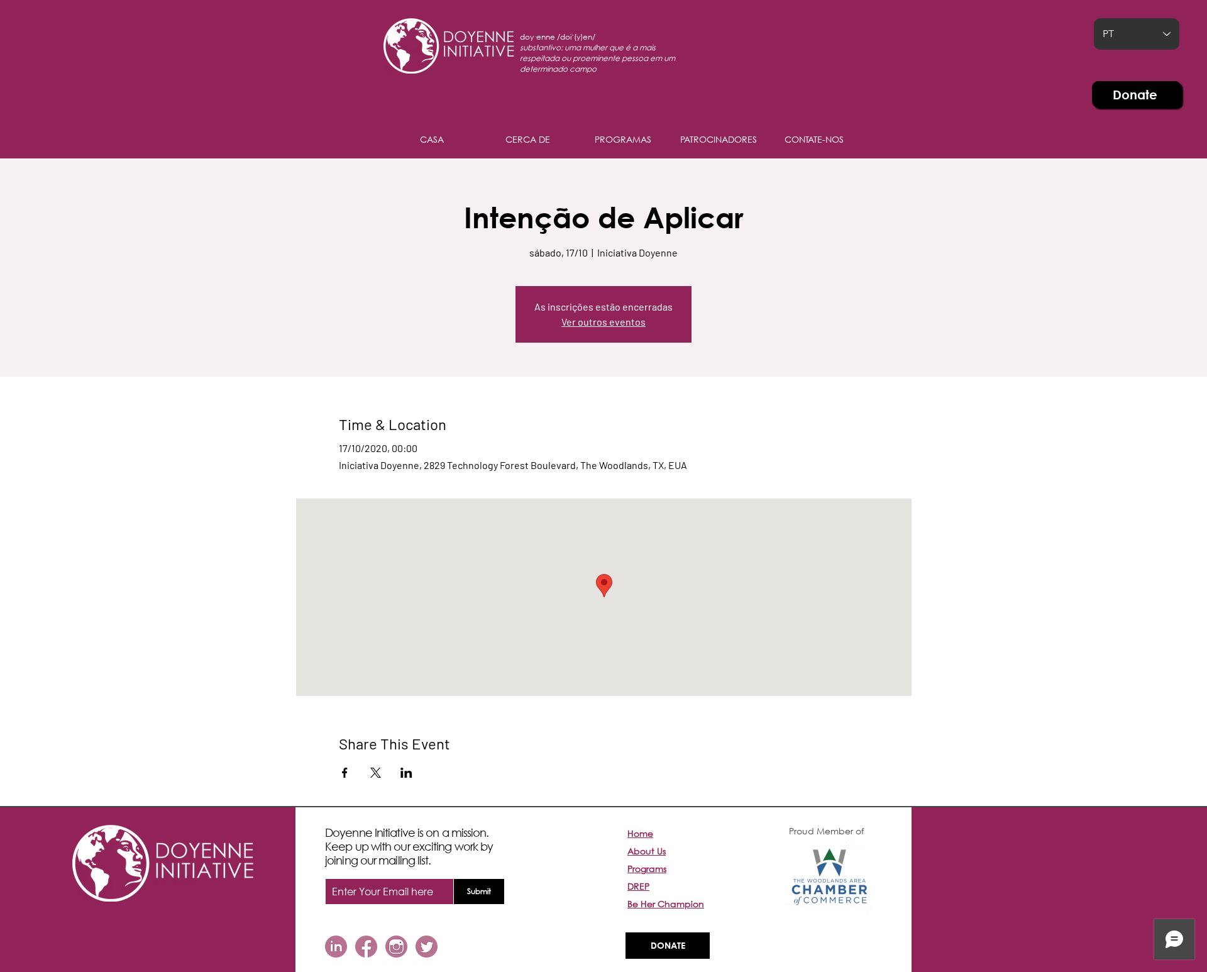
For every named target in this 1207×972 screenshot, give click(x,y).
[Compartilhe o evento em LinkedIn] (406, 773)
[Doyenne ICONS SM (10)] (427, 947)
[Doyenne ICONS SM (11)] (336, 947)
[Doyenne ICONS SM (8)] (396, 947)
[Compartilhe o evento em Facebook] (345, 773)
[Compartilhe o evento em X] (376, 773)
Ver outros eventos (603, 322)
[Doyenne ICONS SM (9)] (366, 947)
